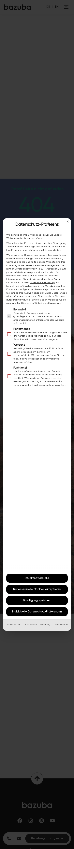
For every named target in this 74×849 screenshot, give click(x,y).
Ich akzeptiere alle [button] (37, 578)
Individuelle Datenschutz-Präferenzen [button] (37, 611)
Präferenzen (14, 625)
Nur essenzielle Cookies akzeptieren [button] (37, 589)
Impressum (61, 625)
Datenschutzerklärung (42, 282)
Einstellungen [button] (59, 293)
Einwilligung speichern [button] (37, 600)
